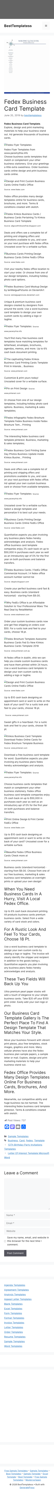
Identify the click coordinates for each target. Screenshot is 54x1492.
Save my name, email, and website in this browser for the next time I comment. (28, 1241)
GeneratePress (27, 1487)
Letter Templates (13, 1327)
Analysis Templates (15, 1294)
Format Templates (14, 1318)
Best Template (25, 1477)
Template (39, 1140)
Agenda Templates (14, 1285)
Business (13, 1140)
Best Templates (13, 1473)
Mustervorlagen (33, 1480)
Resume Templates (14, 1336)
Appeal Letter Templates (18, 1299)
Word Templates (13, 1346)
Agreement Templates (16, 1289)
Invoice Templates (14, 1322)
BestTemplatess (18, 26)
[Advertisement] (27, 1407)
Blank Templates (13, 1304)
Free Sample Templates (16, 1470)
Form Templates (13, 1313)
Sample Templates (18, 1136)
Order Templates (13, 1332)
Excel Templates (13, 1308)
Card (22, 1140)
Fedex (29, 1140)
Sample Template (32, 1473)
